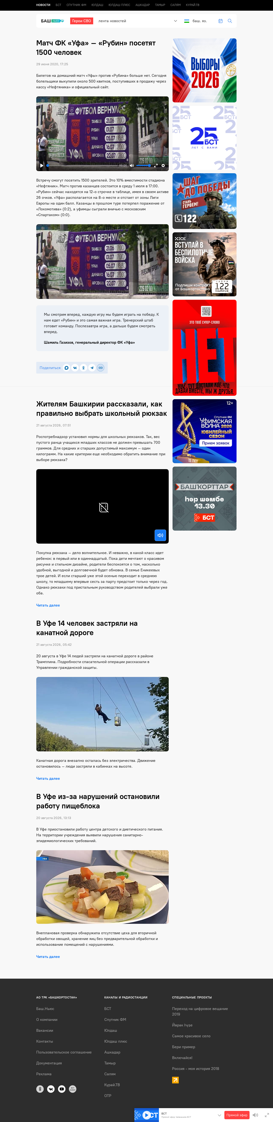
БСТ (58, 5)
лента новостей (112, 21)
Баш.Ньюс (45, 1008)
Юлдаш (97, 5)
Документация (49, 1063)
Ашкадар (142, 5)
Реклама (44, 1074)
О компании (46, 1019)
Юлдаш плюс (119, 5)
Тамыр (160, 5)
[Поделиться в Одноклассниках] (83, 367)
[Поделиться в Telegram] (92, 367)
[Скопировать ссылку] (100, 367)
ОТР (107, 1095)
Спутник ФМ (76, 5)
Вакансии (44, 1030)
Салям (175, 5)
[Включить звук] (160, 535)
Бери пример (183, 1047)
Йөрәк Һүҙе (182, 1025)
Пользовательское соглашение (64, 1052)
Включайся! (182, 1057)
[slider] (82, 165)
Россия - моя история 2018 (195, 1068)
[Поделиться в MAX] (66, 367)
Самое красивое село (191, 1036)
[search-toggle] (230, 21)
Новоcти (43, 5)
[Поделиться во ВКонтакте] (75, 367)
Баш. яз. (200, 21)
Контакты (44, 1041)
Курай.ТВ (192, 5)
